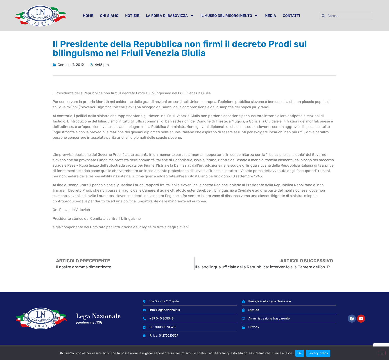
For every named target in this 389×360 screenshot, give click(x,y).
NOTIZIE (132, 16)
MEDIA (270, 16)
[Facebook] (352, 319)
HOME (88, 16)
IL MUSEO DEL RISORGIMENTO (226, 16)
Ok (300, 353)
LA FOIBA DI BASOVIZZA (167, 16)
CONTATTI (291, 16)
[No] (382, 353)
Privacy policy (318, 353)
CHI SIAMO (109, 16)
